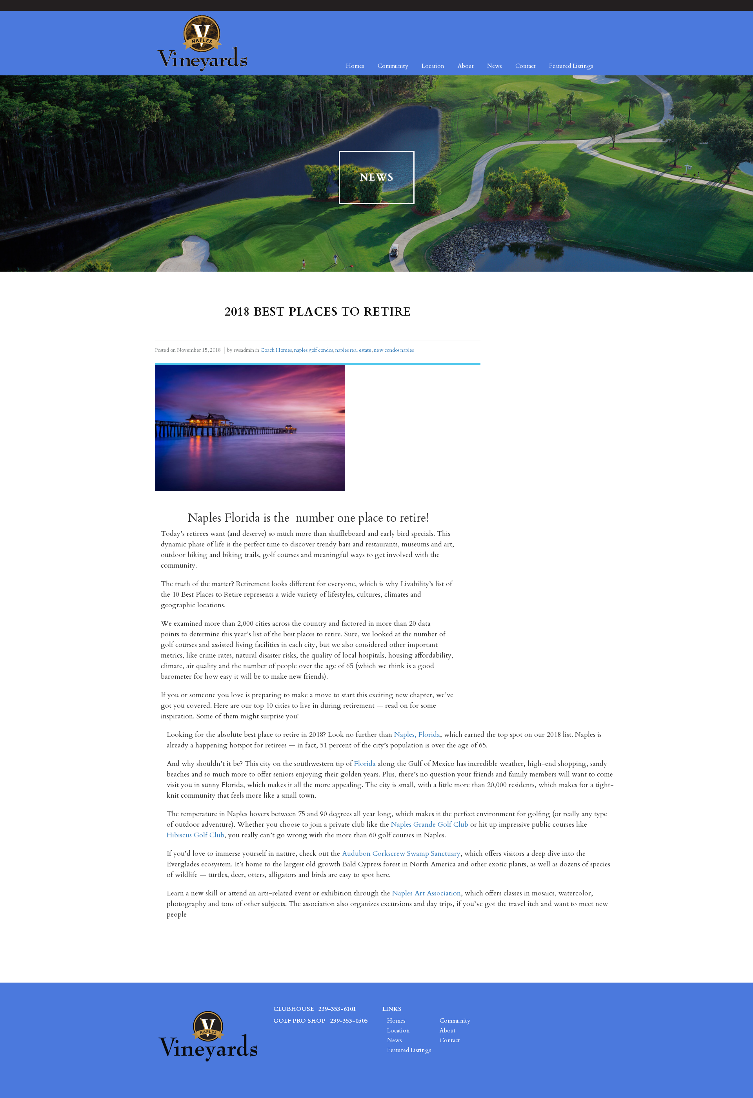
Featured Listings (571, 66)
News (494, 66)
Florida (365, 764)
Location (433, 66)
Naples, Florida (417, 735)
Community (393, 66)
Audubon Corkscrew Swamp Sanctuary (401, 854)
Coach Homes (276, 350)
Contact (525, 66)
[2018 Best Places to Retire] (250, 427)
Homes (355, 66)
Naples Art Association (426, 893)
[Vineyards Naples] (202, 43)
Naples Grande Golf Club (429, 824)
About (466, 66)
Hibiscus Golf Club (195, 835)
